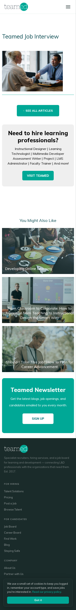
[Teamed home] (16, 7)
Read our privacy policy (46, 591)
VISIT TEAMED (38, 176)
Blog (7, 544)
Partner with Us (14, 574)
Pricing (8, 497)
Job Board (10, 526)
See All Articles (39, 110)
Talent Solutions (14, 491)
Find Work (10, 538)
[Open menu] (68, 7)
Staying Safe (12, 550)
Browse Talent (13, 509)
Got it (38, 600)
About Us (9, 567)
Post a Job (10, 503)
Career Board (12, 532)
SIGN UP (38, 419)
